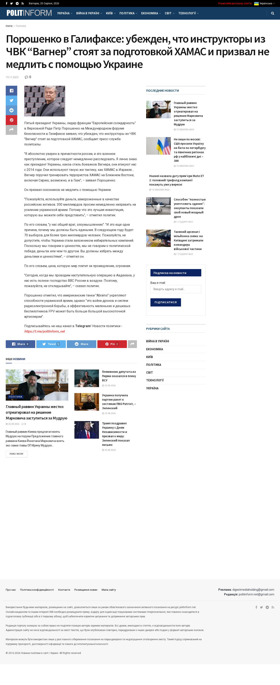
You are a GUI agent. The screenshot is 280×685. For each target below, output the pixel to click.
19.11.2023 (12, 77)
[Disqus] (71, 519)
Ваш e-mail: (158, 282)
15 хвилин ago (185, 129)
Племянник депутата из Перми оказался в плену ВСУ (119, 376)
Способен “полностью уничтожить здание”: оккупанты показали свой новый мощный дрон (190, 208)
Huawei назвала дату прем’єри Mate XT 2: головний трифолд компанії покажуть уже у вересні (176, 180)
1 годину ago (184, 222)
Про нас (11, 589)
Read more (16, 454)
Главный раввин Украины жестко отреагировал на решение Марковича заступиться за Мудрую (36, 412)
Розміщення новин (85, 589)
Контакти (64, 589)
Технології (187, 13)
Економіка (149, 13)
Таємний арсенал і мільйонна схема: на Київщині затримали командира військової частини (188, 240)
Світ (168, 13)
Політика (127, 13)
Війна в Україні (87, 13)
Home (9, 26)
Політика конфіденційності (37, 589)
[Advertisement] (177, 426)
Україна (63, 13)
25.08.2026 (13, 424)
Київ (109, 13)
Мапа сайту (109, 589)
